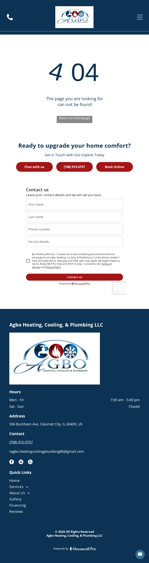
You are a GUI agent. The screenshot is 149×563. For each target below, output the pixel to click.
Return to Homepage (74, 118)
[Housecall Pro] (83, 549)
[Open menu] (140, 17)
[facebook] (11, 462)
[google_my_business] (21, 462)
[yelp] (30, 462)
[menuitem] (74, 481)
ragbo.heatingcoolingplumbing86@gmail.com (46, 451)
